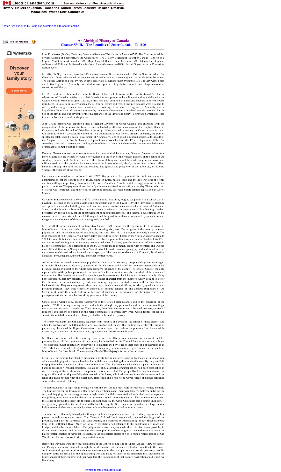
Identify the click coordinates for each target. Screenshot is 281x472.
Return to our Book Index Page (103, 469)
